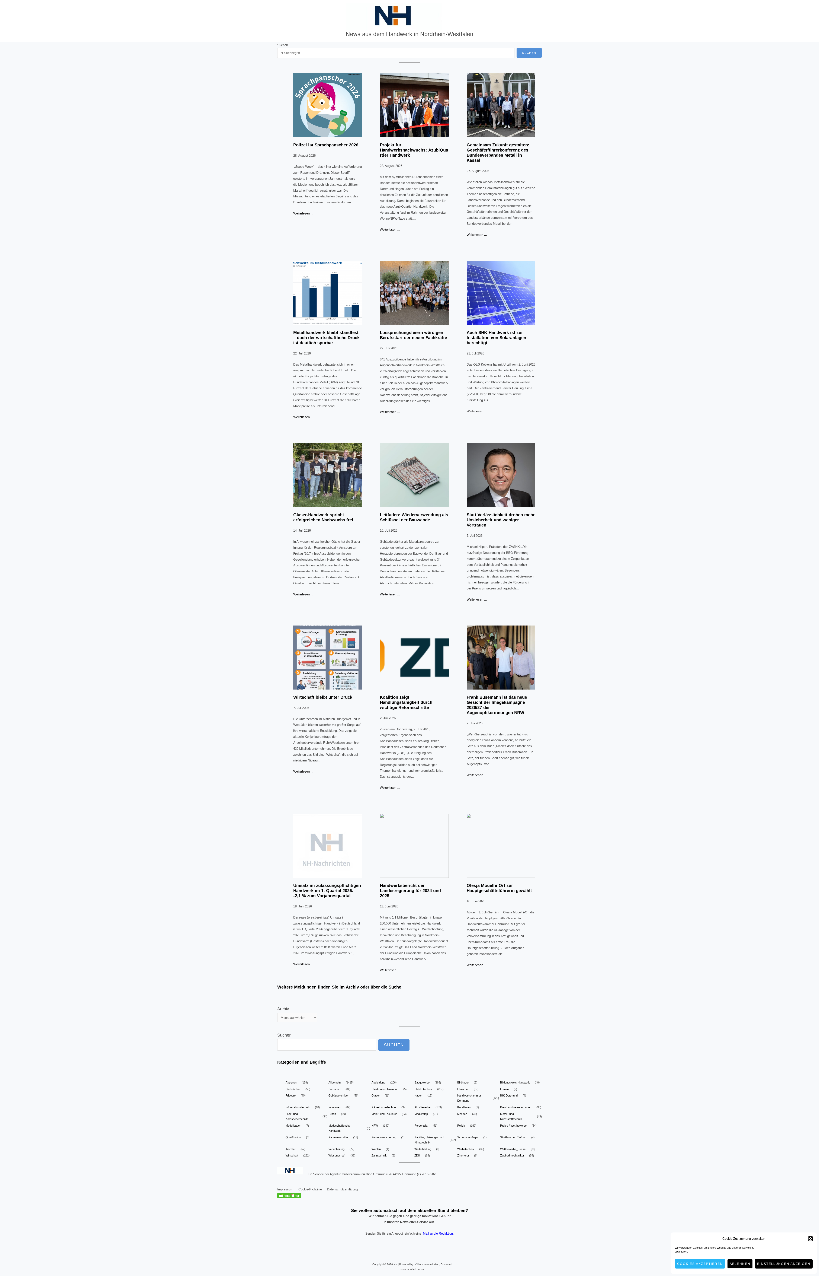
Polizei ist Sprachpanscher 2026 (325, 145)
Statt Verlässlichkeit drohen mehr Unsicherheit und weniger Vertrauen (501, 519)
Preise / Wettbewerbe (513, 1125)
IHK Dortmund (509, 1095)
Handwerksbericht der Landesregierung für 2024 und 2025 (410, 890)
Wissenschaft (336, 1155)
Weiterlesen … (303, 213)
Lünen (332, 1114)
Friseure (291, 1095)
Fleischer (463, 1089)
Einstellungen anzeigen (783, 1264)
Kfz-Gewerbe (422, 1107)
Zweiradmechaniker (512, 1155)
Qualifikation (293, 1137)
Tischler (290, 1149)
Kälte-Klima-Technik (384, 1107)
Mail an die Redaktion (438, 1233)
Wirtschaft (292, 1155)
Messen (462, 1114)
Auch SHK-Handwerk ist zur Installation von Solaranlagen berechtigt (496, 337)
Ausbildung (378, 1082)
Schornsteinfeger (467, 1137)
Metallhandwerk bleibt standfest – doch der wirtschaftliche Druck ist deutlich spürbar (326, 337)
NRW (375, 1125)
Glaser (376, 1095)
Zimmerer (463, 1155)
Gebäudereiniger (338, 1095)
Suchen (282, 45)
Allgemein (334, 1082)
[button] (810, 1239)
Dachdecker (293, 1089)
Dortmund (334, 1089)
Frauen (504, 1089)
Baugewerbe (422, 1082)
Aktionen (291, 1082)
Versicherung (336, 1149)
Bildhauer (463, 1082)
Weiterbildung (422, 1149)
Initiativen (334, 1107)
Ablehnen (740, 1264)
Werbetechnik (465, 1149)
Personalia (420, 1125)
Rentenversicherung (384, 1137)
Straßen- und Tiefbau (513, 1137)
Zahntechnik (379, 1155)
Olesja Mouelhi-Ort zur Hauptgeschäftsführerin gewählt (499, 888)
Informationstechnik (298, 1107)
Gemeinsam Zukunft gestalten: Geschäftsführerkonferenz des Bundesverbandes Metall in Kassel (498, 153)
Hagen (418, 1095)
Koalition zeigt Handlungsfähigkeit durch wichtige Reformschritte (406, 702)
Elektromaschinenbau (385, 1089)
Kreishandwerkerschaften (515, 1107)
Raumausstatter (338, 1137)
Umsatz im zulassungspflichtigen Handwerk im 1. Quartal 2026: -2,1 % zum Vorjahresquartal (327, 890)
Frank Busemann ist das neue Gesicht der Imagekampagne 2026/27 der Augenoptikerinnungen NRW (497, 705)
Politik (461, 1125)
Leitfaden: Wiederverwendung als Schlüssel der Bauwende (414, 517)
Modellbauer (293, 1125)
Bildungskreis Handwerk (515, 1082)
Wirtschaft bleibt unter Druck (322, 697)
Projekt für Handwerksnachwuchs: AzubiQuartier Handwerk (414, 150)
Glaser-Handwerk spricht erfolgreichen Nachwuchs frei (323, 517)
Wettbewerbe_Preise (513, 1149)
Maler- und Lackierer (384, 1114)
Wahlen (376, 1149)
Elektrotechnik (423, 1089)
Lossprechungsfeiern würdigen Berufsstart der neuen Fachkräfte (413, 335)
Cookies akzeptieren (700, 1264)
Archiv (283, 1008)
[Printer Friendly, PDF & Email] (289, 1195)
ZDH (417, 1155)
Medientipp (421, 1114)
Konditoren (463, 1107)
